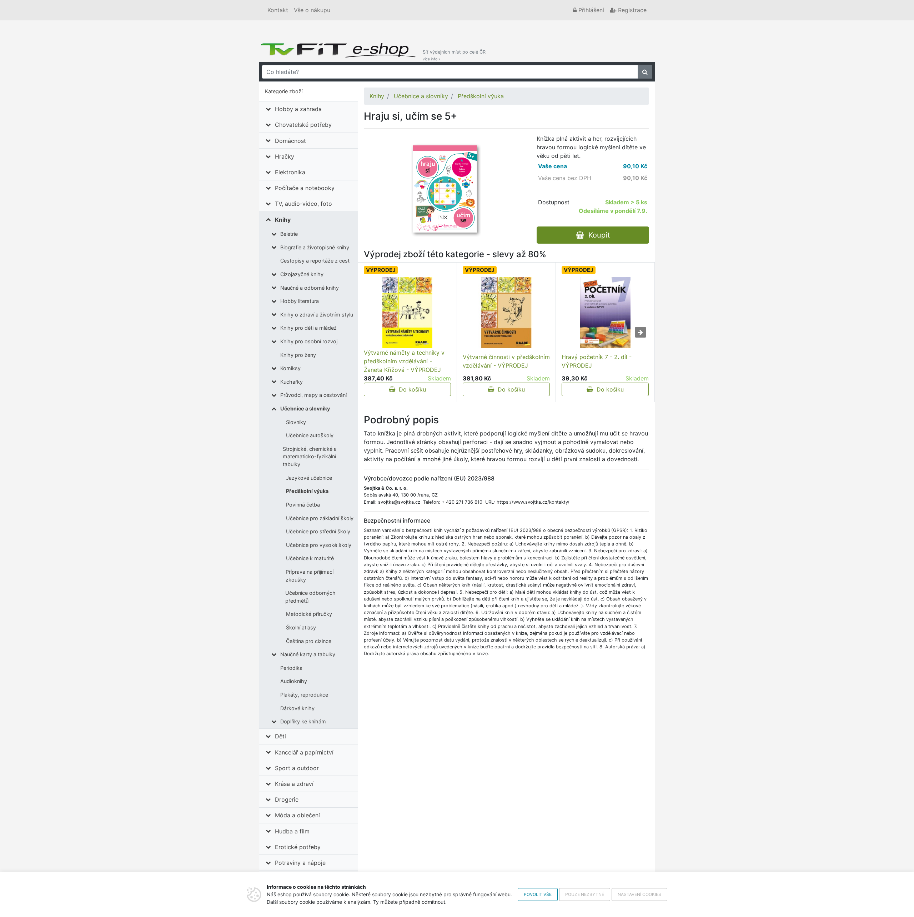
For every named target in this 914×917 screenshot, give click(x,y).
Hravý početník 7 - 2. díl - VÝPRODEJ (597, 361)
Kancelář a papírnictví (304, 752)
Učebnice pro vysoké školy (318, 545)
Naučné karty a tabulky (307, 654)
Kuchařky (291, 382)
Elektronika (290, 172)
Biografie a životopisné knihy (314, 247)
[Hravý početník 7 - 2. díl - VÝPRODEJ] (605, 312)
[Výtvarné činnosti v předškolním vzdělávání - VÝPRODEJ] (506, 312)
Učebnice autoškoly (309, 435)
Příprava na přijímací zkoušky (309, 576)
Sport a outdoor (297, 768)
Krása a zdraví (294, 783)
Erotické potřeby (298, 847)
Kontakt (277, 10)
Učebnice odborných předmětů (310, 597)
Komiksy (290, 368)
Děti (280, 736)
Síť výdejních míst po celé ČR (454, 55)
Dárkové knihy (297, 708)
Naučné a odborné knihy (309, 288)
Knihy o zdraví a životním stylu (316, 315)
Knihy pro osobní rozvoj (308, 341)
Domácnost (290, 140)
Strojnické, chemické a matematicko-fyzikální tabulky (310, 456)
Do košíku (410, 389)
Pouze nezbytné (584, 894)
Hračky (284, 156)
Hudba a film (292, 831)
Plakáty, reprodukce (304, 695)
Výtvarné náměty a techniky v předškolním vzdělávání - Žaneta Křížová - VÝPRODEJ (404, 361)
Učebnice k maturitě (310, 558)
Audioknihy (293, 681)
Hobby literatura (299, 301)
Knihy (283, 219)
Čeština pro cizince (308, 641)
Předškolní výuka (307, 491)
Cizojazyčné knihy (301, 274)
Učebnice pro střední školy (318, 531)
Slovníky (296, 422)
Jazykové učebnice (309, 478)
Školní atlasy (301, 627)
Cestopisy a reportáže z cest (315, 261)
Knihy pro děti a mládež (308, 328)
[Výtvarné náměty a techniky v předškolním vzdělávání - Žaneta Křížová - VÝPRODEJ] (407, 312)
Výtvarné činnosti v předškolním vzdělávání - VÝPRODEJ (506, 361)
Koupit (597, 235)
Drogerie (286, 799)
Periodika (291, 668)
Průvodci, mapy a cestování (313, 395)
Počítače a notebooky (305, 187)
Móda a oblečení (297, 815)
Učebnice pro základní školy (319, 518)
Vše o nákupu (312, 10)
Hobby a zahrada (298, 109)
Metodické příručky (309, 614)
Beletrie (289, 234)
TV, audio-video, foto (303, 203)
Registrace (631, 10)
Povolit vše (538, 894)
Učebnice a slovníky (305, 408)
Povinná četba (303, 505)
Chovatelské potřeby (303, 124)
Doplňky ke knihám (303, 721)
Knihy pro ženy (298, 355)
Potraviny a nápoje (300, 862)
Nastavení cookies (639, 894)
